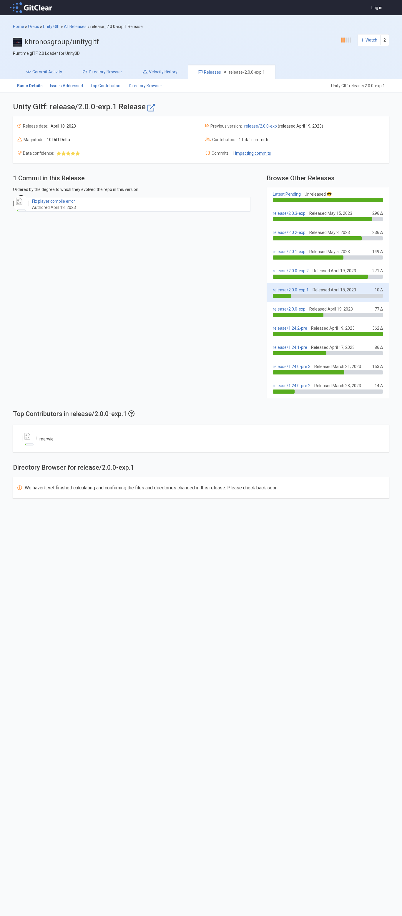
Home (18, 26)
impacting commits (253, 153)
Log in (376, 7)
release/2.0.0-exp (260, 126)
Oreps (33, 26)
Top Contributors (106, 85)
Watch (371, 40)
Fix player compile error (53, 201)
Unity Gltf (51, 26)
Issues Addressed (66, 85)
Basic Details (30, 85)
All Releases (75, 26)
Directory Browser (145, 85)
